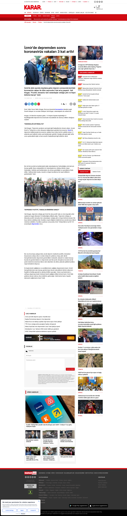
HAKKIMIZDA (42, 473)
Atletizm (63, 488)
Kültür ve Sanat (72, 498)
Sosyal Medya (61, 493)
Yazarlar (36, 12)
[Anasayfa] (25, 12)
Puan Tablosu (102, 485)
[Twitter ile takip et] (102, 2)
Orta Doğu (49, 483)
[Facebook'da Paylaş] (26, 104)
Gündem (52, 495)
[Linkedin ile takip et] (33, 477)
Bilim (71, 493)
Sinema (60, 495)
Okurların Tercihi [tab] (84, 171)
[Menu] (95, 12)
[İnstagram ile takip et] (97, 2)
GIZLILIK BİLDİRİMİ (79, 473)
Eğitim (39, 16)
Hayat (57, 12)
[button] (61, 104)
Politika (35, 16)
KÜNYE (53, 473)
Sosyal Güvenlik (70, 485)
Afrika (68, 483)
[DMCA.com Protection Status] (30, 492)
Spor (52, 12)
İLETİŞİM (48, 473)
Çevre (57, 16)
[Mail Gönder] (38, 104)
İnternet (53, 493)
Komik (64, 495)
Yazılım (67, 493)
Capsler (55, 498)
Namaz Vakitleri (102, 483)
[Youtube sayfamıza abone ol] (30, 477)
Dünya (42, 12)
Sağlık (57, 490)
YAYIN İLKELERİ (59, 473)
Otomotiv (58, 485)
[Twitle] (29, 104)
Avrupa (60, 483)
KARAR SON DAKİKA (30, 486)
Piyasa (49, 485)
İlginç (68, 495)
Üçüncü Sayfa (46, 16)
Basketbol (51, 488)
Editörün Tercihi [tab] (96, 171)
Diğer (77, 488)
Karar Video (63, 12)
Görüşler (72, 12)
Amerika (54, 483)
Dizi (56, 495)
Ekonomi (47, 12)
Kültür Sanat (89, 12)
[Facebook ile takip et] (99, 2)
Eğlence (69, 490)
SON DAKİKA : (28, 19)
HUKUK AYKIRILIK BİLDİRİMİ (101, 473)
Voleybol (57, 488)
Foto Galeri (43, 498)
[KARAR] (32, 7)
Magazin (52, 490)
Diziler (47, 490)
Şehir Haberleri (102, 487)
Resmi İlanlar (80, 12)
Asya (64, 483)
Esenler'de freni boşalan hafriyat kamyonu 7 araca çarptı (48, 19)
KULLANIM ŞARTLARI (69, 473)
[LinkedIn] (32, 104)
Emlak (53, 485)
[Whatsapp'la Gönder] (35, 104)
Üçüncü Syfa (54, 480)
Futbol (46, 488)
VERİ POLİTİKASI (89, 473)
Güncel (29, 12)
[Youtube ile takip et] (95, 2)
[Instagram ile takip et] (35, 477)
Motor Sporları (71, 488)
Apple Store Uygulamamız (99, 506)
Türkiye (53, 16)
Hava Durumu (102, 480)
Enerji (63, 485)
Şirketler (78, 485)
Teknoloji (42, 493)
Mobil (49, 493)
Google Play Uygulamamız (79, 506)
